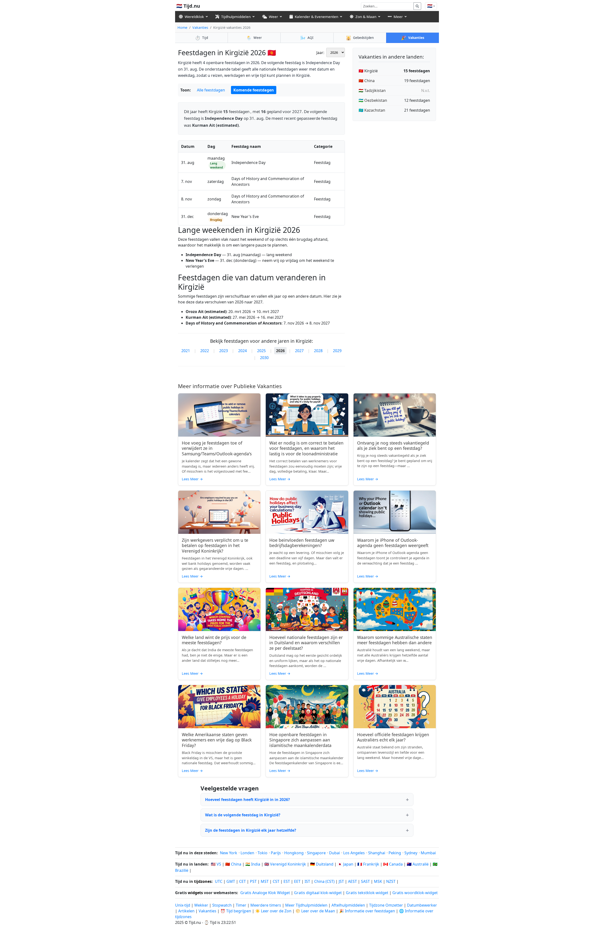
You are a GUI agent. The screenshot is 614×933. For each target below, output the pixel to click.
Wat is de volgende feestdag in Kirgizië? (242, 815)
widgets (195, 892)
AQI (306, 38)
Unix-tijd (182, 905)
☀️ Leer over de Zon (273, 911)
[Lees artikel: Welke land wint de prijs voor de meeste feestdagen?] (219, 609)
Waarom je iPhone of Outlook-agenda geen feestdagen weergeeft (392, 542)
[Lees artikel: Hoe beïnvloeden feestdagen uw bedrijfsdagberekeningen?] (307, 512)
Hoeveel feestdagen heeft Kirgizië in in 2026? (247, 799)
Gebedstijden (360, 38)
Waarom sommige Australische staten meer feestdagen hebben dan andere (394, 640)
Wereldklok (194, 16)
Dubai (334, 852)
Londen (247, 852)
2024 (242, 350)
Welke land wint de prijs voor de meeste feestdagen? (214, 640)
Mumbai (428, 852)
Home (182, 27)
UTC (218, 881)
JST (341, 881)
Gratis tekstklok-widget (367, 892)
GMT (230, 881)
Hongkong (294, 852)
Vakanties (200, 27)
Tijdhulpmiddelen (236, 16)
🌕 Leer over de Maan (315, 911)
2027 (299, 350)
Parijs (276, 852)
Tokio (262, 852)
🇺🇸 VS (216, 864)
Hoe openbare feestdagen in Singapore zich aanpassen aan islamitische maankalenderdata (300, 740)
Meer (398, 16)
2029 (337, 350)
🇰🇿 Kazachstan (372, 110)
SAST (365, 881)
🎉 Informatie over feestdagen (367, 911)
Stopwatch (222, 905)
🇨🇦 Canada (393, 864)
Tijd (201, 38)
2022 (204, 350)
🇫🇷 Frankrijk (368, 864)
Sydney (410, 852)
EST (286, 881)
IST (307, 881)
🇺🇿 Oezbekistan (373, 100)
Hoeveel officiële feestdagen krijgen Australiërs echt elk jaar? (393, 737)
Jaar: (320, 52)
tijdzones (203, 881)
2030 (264, 357)
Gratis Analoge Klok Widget (265, 892)
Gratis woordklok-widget (415, 892)
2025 (261, 350)
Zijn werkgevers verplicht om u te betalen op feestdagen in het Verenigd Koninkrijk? (215, 545)
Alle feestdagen (211, 90)
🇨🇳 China (367, 80)
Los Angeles (354, 852)
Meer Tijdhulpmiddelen (306, 905)
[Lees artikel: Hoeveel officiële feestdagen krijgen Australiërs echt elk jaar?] (395, 706)
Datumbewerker (422, 905)
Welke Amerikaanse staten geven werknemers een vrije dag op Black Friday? (217, 740)
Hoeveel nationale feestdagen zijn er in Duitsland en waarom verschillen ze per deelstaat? (306, 642)
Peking (395, 852)
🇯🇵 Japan (345, 864)
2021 (185, 350)
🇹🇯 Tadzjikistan (372, 90)
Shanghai (376, 852)
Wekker (201, 905)
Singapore (316, 852)
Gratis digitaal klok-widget (318, 892)
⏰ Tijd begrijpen (235, 911)
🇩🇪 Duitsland (321, 864)
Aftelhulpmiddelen (348, 905)
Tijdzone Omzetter (386, 905)
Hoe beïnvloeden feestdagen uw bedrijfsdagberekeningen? (301, 542)
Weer (273, 16)
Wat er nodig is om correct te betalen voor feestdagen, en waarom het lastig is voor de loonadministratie (306, 448)
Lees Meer (192, 479)
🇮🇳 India (252, 864)
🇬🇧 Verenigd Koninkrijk (285, 864)
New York (228, 852)
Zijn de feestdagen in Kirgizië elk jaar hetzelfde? (250, 830)
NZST (391, 881)
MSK (378, 881)
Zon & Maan (365, 16)
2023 (223, 350)
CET (242, 881)
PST (253, 881)
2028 (318, 350)
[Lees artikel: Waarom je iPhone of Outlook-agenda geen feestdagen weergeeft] (395, 512)
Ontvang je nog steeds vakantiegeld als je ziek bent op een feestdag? (393, 445)
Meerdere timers (265, 905)
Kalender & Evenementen (316, 16)
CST (276, 881)
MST (265, 881)
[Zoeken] (417, 6)
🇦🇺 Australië (418, 864)
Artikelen (186, 911)
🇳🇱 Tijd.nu (188, 6)
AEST (352, 881)
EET (297, 881)
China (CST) (324, 881)
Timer (241, 905)
